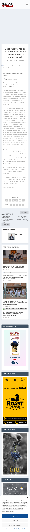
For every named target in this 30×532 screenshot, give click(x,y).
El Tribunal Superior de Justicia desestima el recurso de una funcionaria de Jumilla (13, 313)
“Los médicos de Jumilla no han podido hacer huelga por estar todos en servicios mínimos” (15, 302)
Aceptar (15, 516)
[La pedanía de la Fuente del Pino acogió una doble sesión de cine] (15, 257)
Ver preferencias (15, 525)
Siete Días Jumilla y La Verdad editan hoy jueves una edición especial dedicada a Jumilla (15, 277)
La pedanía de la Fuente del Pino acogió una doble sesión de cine (13, 266)
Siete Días (18, 234)
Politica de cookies (9, 529)
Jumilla (15, 60)
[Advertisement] (15, 25)
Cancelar (15, 520)
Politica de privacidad (19, 529)
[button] (27, 497)
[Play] (13, 363)
